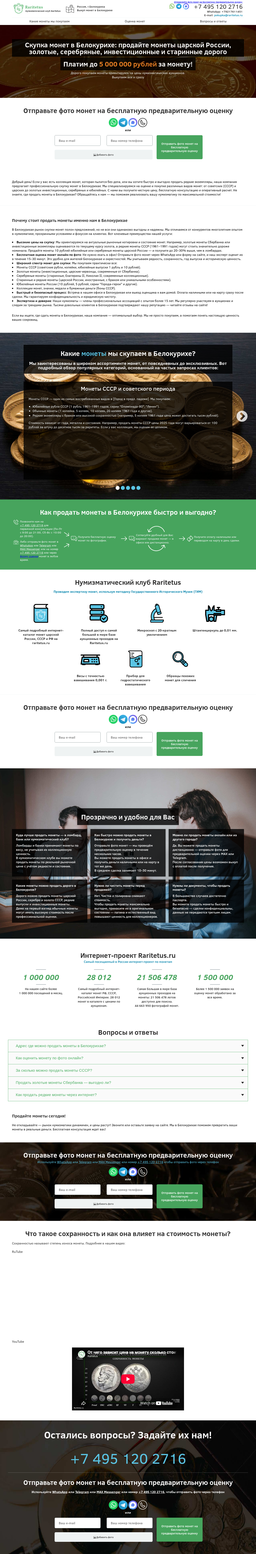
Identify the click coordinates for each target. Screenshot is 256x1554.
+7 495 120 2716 (31, 525)
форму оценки (29, 556)
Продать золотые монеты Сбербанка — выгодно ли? (63, 1082)
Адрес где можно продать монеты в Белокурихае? (61, 1046)
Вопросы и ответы (213, 21)
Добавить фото (105, 154)
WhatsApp (26, 545)
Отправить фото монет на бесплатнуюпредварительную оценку (179, 147)
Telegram (45, 545)
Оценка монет (135, 21)
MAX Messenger (30, 549)
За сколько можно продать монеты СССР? (54, 1070)
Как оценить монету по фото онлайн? (49, 1058)
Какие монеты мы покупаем (49, 21)
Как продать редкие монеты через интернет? (56, 1095)
